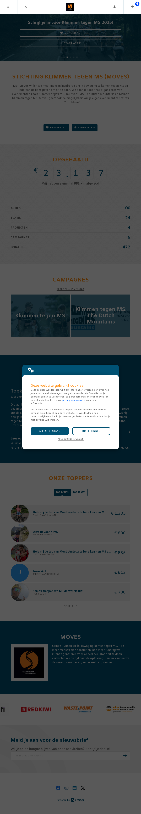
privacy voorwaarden (73, 400)
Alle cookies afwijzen (71, 439)
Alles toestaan (49, 431)
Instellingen (91, 431)
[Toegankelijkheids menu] (137, 4)
